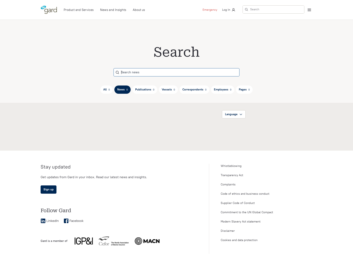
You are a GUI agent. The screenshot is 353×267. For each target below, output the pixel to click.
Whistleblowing (231, 166)
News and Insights (113, 10)
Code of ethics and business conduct (245, 194)
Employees (222, 89)
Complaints (228, 184)
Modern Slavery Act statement (240, 221)
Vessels (168, 89)
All (106, 89)
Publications (144, 89)
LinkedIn (52, 221)
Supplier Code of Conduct (238, 203)
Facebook (76, 221)
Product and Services (79, 10)
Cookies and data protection (239, 240)
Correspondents (194, 89)
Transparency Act (232, 175)
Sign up (48, 189)
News (122, 89)
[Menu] (309, 10)
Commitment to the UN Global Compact (247, 212)
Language (231, 114)
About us (139, 10)
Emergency (210, 10)
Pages (244, 89)
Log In (226, 10)
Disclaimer (228, 231)
